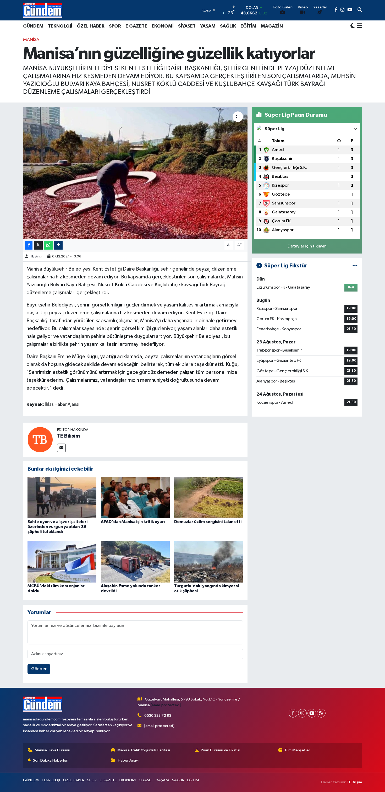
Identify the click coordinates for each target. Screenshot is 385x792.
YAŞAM (208, 26)
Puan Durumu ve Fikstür (220, 750)
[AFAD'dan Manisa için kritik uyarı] (135, 497)
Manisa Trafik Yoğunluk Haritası (143, 750)
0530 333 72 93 (157, 716)
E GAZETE (136, 26)
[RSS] (321, 713)
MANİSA (31, 39)
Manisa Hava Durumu (52, 750)
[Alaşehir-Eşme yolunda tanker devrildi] (135, 561)
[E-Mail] (61, 448)
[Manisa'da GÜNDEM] (42, 10)
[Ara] (360, 10)
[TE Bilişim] (40, 439)
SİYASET (187, 26)
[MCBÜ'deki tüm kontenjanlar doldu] (62, 561)
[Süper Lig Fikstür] (355, 265)
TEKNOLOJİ (60, 26)
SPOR (115, 26)
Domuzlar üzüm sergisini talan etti (207, 522)
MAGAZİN (272, 26)
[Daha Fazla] (58, 245)
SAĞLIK (228, 26)
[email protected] (166, 705)
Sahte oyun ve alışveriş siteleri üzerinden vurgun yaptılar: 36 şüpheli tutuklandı (57, 527)
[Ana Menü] (358, 26)
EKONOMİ (163, 26)
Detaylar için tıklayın (307, 246)
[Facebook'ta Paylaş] (28, 245)
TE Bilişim (37, 256)
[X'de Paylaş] (38, 245)
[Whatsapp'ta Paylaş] (48, 245)
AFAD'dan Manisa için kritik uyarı (133, 522)
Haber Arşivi (128, 760)
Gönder (39, 669)
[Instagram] (302, 713)
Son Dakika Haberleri (50, 760)
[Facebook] (293, 713)
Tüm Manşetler (297, 750)
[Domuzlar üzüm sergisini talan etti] (208, 497)
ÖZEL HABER (90, 26)
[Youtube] (311, 713)
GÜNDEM (33, 26)
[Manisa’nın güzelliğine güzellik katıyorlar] (135, 173)
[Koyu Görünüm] (352, 26)
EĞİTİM (248, 26)
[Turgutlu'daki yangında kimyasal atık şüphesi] (208, 561)
